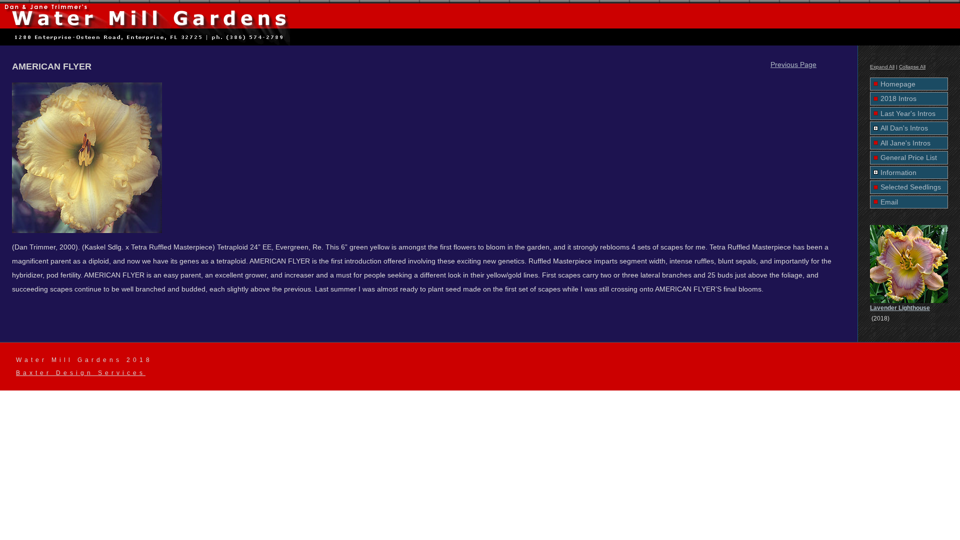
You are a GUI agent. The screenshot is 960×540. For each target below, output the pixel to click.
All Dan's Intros (904, 128)
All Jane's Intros (905, 143)
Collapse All (912, 67)
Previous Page (793, 64)
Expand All (882, 67)
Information (898, 172)
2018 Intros (898, 98)
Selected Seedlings (910, 187)
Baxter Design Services (81, 373)
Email (889, 202)
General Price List (908, 158)
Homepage (898, 84)
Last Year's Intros (908, 114)
